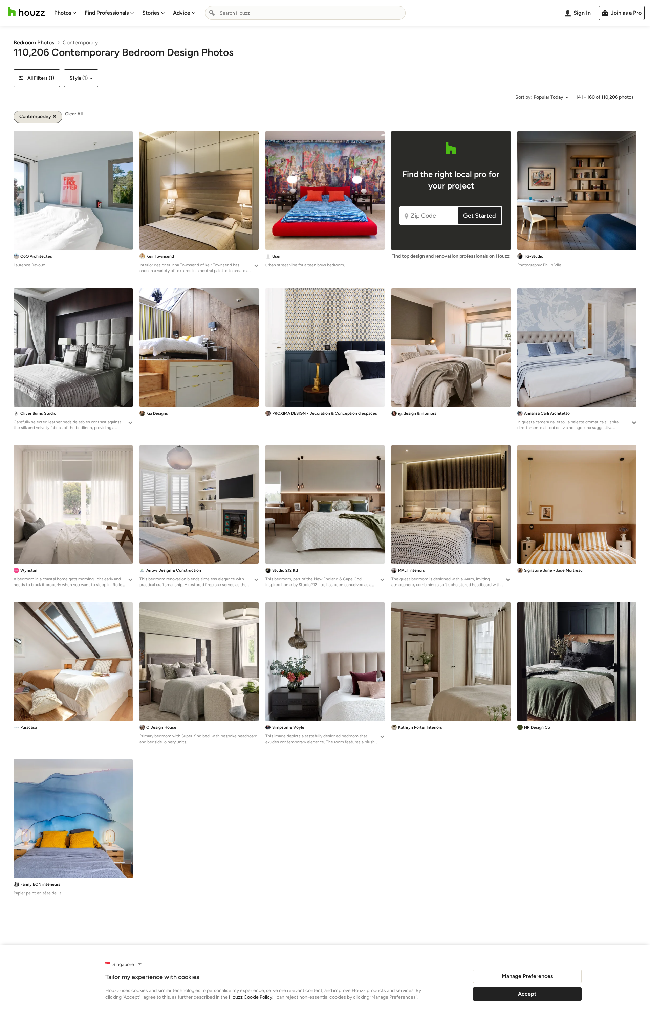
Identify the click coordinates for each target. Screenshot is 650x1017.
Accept (527, 994)
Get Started (479, 215)
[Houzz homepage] (26, 11)
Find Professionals (107, 12)
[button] (37, 78)
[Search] (212, 13)
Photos (62, 12)
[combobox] (305, 13)
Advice (181, 12)
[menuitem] (65, 12)
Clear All (74, 114)
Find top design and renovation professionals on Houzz (450, 256)
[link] (34, 42)
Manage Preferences (527, 976)
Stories (150, 12)
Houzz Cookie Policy (250, 997)
